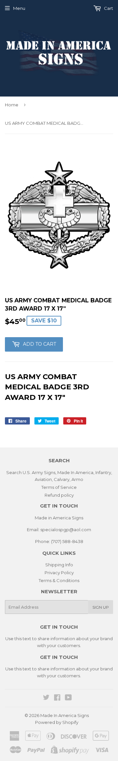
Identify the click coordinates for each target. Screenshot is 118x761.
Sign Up (100, 607)
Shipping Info (59, 564)
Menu (19, 8)
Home (11, 104)
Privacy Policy (59, 572)
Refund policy (59, 495)
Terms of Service (59, 487)
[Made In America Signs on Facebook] (57, 698)
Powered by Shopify (56, 722)
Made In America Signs (64, 715)
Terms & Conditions (59, 580)
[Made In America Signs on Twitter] (46, 698)
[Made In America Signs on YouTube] (68, 698)
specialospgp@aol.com (65, 529)
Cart (108, 8)
